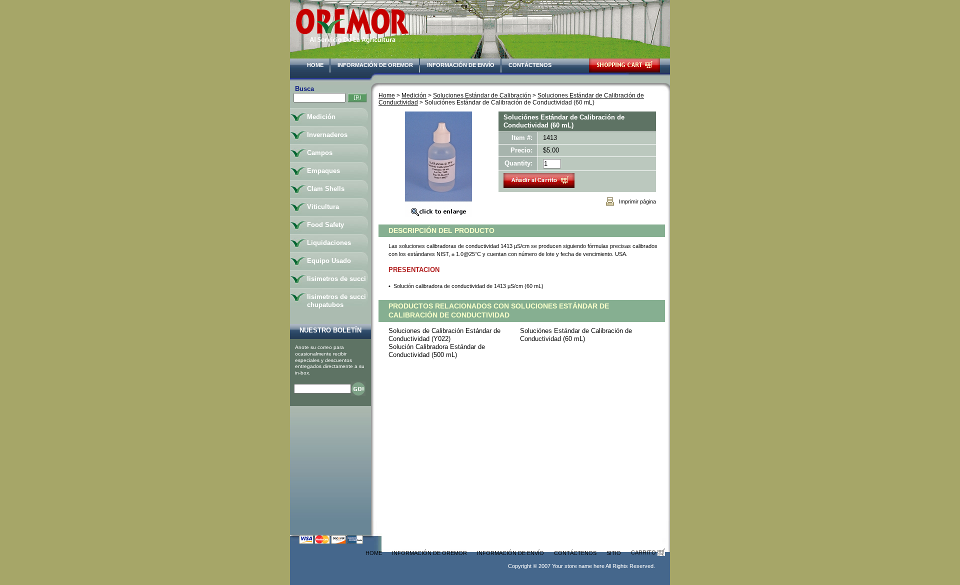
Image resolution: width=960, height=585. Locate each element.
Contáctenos (530, 65)
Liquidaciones (329, 242)
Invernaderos (327, 134)
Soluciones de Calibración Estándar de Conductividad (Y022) (444, 334)
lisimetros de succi (336, 278)
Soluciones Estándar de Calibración (482, 95)
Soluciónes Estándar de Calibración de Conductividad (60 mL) (576, 334)
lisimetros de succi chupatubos (336, 300)
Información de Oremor (375, 65)
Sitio (613, 553)
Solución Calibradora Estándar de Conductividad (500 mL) (436, 350)
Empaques (323, 170)
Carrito (644, 553)
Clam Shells (325, 188)
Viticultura (323, 206)
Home (315, 65)
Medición (414, 95)
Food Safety (325, 224)
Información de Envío (460, 65)
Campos (319, 152)
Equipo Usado (329, 260)
